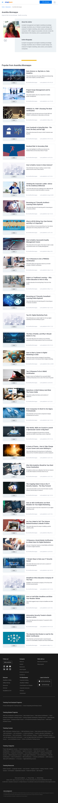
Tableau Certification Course (45, 735)
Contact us (22, 674)
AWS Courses (49, 756)
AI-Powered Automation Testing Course (34, 719)
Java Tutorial (26, 768)
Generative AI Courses (38, 749)
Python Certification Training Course (31, 739)
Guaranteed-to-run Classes (26, 685)
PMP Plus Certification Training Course (12, 715)
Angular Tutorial (35, 768)
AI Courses (19, 758)
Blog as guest (40, 664)
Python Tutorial (6, 768)
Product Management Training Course (12, 705)
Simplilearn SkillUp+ (24, 682)
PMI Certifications (27, 756)
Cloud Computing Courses (25, 749)
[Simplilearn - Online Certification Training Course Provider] (11, 2)
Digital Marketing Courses (29, 758)
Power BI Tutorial (30, 770)
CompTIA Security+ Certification (43, 733)
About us (22, 661)
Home (3, 7)
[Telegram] (7, 669)
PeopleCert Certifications (17, 753)
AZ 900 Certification (28, 733)
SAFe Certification (17, 735)
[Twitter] (7, 666)
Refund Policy (40, 778)
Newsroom (22, 666)
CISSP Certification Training (30, 735)
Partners (22, 690)
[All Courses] (2, 2)
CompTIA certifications (38, 756)
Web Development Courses (15, 754)
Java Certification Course (14, 739)
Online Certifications (16, 751)
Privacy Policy (31, 778)
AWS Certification (7, 733)
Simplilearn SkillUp (7, 680)
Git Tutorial (11, 770)
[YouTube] (10, 666)
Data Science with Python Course (43, 731)
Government (23, 693)
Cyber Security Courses (39, 751)
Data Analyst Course (28, 715)
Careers (21, 664)
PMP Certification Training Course (11, 731)
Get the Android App (45, 681)
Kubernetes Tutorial (20, 770)
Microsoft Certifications (9, 758)
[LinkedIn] (4, 669)
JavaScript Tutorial (16, 768)
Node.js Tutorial (44, 768)
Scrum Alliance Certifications (32, 753)
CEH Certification (17, 733)
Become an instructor (42, 661)
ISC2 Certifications (42, 754)
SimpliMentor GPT (7, 690)
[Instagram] (10, 669)
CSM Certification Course (27, 731)
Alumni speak (23, 669)
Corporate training (24, 680)
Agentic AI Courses (27, 751)
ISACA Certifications (16, 756)
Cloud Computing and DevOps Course (32, 705)
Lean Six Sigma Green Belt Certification (12, 737)
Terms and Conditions (20, 778)
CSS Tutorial (39, 770)
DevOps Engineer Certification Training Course (34, 717)
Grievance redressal (24, 672)
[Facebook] (4, 666)
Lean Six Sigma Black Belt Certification (33, 737)
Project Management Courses (10, 749)
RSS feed (5, 688)
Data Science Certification (41, 715)
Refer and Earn (7, 662)
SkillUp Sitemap (6, 682)
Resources (8, 7)
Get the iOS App (45, 684)
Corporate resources (24, 688)
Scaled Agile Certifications (29, 754)
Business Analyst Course (17, 719)
